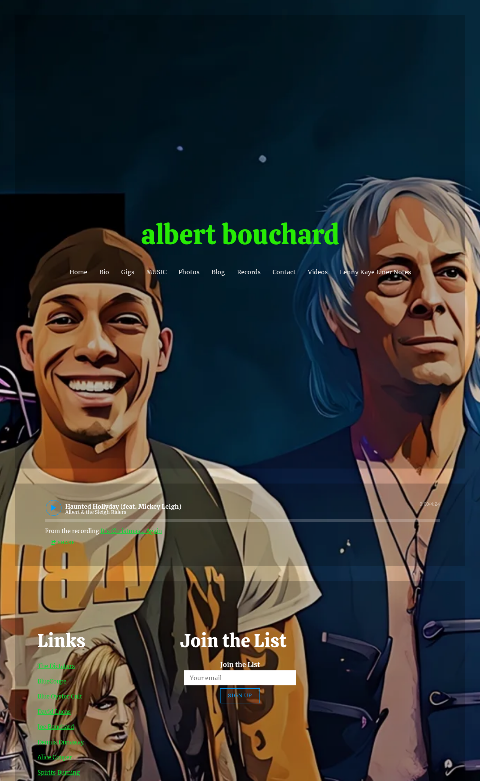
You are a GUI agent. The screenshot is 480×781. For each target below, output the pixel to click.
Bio (104, 272)
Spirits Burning (59, 772)
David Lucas (54, 711)
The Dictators (56, 666)
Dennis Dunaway (61, 742)
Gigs (127, 272)
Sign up (240, 695)
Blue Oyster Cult (60, 696)
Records (249, 272)
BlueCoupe (52, 681)
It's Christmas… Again (131, 531)
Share (66, 542)
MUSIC (156, 272)
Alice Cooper (55, 757)
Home (78, 272)
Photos (189, 272)
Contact (284, 272)
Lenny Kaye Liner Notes (375, 272)
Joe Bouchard (56, 726)
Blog (218, 272)
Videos (318, 272)
